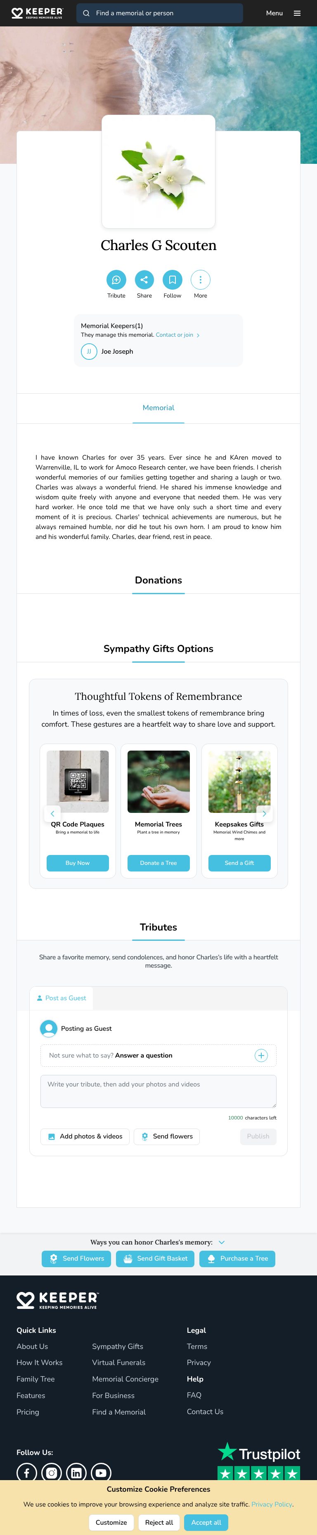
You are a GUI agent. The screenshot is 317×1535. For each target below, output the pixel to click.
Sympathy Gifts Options (158, 649)
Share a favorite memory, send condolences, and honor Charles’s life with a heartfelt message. (158, 961)
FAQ (194, 1395)
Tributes (158, 928)
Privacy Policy (271, 1504)
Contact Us (205, 1412)
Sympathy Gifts (117, 1347)
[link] (78, 811)
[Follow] (172, 280)
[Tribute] (116, 280)
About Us (32, 1347)
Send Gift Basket (162, 1258)
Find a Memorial (119, 1412)
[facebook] (27, 1473)
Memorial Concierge (125, 1379)
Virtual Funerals (118, 1363)
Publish (258, 1136)
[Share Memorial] (144, 280)
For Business (113, 1396)
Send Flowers (83, 1258)
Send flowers (173, 1136)
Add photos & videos (91, 1136)
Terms (197, 1347)
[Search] (86, 13)
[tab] (61, 998)
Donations (158, 581)
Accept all (206, 1522)
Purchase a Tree (244, 1258)
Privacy (199, 1363)
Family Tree (36, 1379)
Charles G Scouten (159, 246)
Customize (111, 1522)
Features (31, 1396)
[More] (201, 280)
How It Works (40, 1363)
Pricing (28, 1412)
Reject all (159, 1522)
